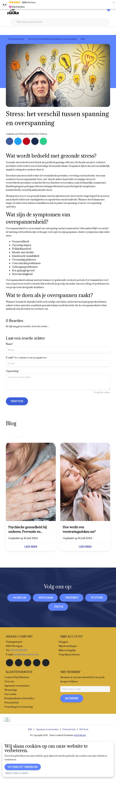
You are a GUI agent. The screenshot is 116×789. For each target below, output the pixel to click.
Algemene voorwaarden (47, 729)
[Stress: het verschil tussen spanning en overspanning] (31, 482)
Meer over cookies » (17, 773)
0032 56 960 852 (18, 650)
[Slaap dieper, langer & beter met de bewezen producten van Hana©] (13, 12)
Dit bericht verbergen (23, 766)
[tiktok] (45, 662)
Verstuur (17, 401)
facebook (19, 597)
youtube (97, 597)
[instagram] (18, 662)
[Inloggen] (96, 12)
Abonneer (71, 698)
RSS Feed (83, 729)
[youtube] (36, 662)
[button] (19, 433)
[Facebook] (9, 141)
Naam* (9, 343)
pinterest (72, 597)
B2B (30, 729)
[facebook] (9, 662)
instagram (46, 597)
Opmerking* (12, 371)
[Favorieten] (101, 12)
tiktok (58, 606)
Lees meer (30, 546)
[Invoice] (7, 719)
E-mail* (26, 357)
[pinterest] (27, 662)
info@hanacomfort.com (26, 654)
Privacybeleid (68, 729)
